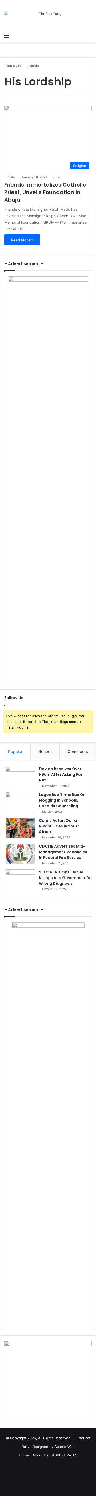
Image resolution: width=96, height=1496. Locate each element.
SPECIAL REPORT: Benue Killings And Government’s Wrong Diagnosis (64, 877)
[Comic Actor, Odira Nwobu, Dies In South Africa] (20, 828)
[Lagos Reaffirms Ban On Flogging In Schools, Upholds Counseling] (20, 802)
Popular (15, 751)
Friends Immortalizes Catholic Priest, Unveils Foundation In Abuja (45, 192)
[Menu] (6, 35)
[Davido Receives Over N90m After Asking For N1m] (20, 776)
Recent (45, 751)
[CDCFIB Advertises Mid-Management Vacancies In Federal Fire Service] (20, 854)
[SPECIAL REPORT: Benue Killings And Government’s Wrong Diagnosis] (20, 879)
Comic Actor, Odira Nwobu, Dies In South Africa (59, 826)
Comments (77, 751)
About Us (40, 1455)
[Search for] (89, 35)
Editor (11, 177)
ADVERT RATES (64, 1455)
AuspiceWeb (64, 1446)
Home (9, 65)
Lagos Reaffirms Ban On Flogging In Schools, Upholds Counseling (62, 800)
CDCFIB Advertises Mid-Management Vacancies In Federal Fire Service (63, 852)
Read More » (22, 240)
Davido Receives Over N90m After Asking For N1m (60, 774)
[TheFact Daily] (48, 20)
